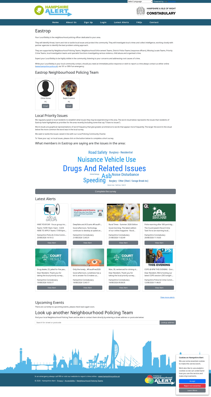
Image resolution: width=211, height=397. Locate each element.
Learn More (192, 390)
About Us (71, 22)
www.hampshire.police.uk (46, 66)
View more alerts (167, 297)
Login (103, 22)
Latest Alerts (121, 22)
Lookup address (167, 322)
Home (55, 22)
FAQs (139, 22)
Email (45, 106)
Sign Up (88, 22)
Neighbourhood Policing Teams (90, 381)
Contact (154, 22)
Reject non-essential (192, 386)
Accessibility (70, 381)
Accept (192, 381)
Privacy (60, 381)
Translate (172, 1)
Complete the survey (105, 191)
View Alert (52, 243)
